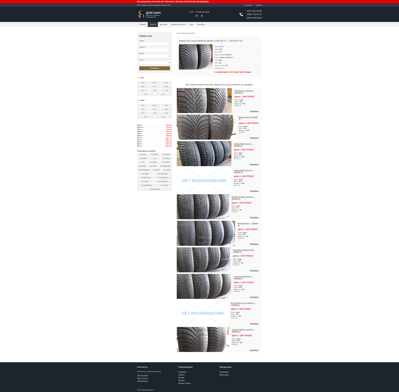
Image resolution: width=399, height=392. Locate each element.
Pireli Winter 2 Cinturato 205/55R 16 (244, 92)
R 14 (142, 83)
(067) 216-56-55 (254, 11)
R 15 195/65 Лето (165, 166)
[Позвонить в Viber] (196, 16)
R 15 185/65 (153, 166)
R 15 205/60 (166, 162)
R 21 (163, 94)
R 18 (154, 90)
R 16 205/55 (142, 166)
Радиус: (142, 41)
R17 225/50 (142, 154)
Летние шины (224, 372)
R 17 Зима (166, 158)
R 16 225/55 (164, 185)
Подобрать (154, 68)
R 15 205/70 (167, 170)
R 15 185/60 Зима (146, 185)
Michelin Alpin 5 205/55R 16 (248, 118)
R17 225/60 (154, 154)
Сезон (141, 60)
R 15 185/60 (145, 181)
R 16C (166, 86)
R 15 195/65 (153, 162)
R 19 (166, 90)
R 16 (154, 86)
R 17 (142, 90)
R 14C (154, 83)
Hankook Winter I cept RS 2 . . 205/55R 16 (243, 331)
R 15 (166, 83)
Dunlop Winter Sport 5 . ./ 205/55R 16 (243, 171)
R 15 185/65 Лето (163, 177)
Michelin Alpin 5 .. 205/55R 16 (248, 224)
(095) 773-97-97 (254, 14)
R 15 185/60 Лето (163, 181)
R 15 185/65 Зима (163, 174)
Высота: (142, 53)
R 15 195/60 (144, 174)
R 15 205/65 (156, 170)
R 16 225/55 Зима (155, 189)
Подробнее (254, 111)
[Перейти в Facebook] (202, 16)
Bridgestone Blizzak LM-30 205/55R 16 (243, 251)
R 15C (143, 86)
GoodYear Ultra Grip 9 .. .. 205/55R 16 (244, 277)
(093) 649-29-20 (254, 18)
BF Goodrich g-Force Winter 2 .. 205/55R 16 (243, 304)
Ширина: (142, 47)
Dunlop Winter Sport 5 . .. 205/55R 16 (243, 145)
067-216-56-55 (202, 2)
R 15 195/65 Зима (144, 170)
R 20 (145, 94)
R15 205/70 (143, 158)
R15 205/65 (166, 154)
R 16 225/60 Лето (146, 177)
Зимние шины (224, 374)
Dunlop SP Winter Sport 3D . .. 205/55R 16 (243, 198)
